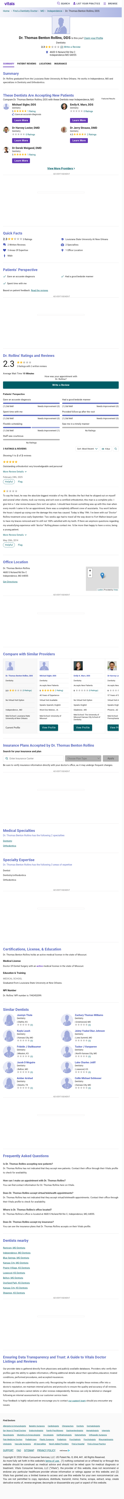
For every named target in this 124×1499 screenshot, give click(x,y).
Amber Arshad (25, 1078)
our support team (77, 1400)
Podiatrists (61, 1439)
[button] (102, 576)
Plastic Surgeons (47, 1439)
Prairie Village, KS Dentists (16, 1268)
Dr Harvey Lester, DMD (26, 127)
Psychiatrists (75, 1439)
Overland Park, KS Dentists (16, 1283)
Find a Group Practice (96, 1444)
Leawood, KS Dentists (14, 1273)
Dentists (80, 1426)
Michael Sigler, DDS (24, 104)
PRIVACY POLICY (46, 1450)
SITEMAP (29, 1450)
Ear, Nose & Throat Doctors (14, 1430)
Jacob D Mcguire (26, 1062)
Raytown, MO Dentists (14, 1247)
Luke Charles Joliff (85, 1062)
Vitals (116, 589)
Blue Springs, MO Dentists (16, 1257)
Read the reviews (39, 290)
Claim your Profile (93, 38)
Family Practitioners (54, 1430)
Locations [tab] (45, 63)
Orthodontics (9, 845)
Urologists (7, 1444)
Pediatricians (31, 1439)
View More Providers (60, 168)
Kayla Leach (23, 1031)
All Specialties (40, 1444)
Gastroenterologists (74, 1430)
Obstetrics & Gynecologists (28, 1435)
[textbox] (33, 758)
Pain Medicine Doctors (12, 1439)
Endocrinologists (36, 1430)
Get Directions (10, 581)
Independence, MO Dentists (17, 1252)
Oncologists (48, 1435)
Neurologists (8, 1435)
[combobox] (33, 758)
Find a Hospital (78, 1444)
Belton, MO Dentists (13, 1278)
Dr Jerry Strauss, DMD (83, 127)
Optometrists (80, 1435)
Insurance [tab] (60, 63)
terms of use (53, 1460)
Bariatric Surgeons (37, 1426)
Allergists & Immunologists (14, 1426)
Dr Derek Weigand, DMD (27, 148)
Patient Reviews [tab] (26, 63)
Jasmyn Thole (24, 1015)
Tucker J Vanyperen (86, 1046)
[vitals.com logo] (9, 3)
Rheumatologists (106, 1439)
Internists (106, 1430)
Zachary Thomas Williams (89, 1015)
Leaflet (100, 589)
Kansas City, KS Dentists (15, 1288)
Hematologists (92, 1430)
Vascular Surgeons (23, 1444)
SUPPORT (8, 1450)
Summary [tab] (8, 63)
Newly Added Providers (59, 1444)
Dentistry (7, 841)
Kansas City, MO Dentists (15, 1263)
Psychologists (90, 1439)
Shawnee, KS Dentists (14, 1293)
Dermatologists (93, 1426)
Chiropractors (67, 1426)
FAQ (19, 1450)
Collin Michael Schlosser (88, 1078)
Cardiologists (53, 1426)
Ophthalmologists (64, 1435)
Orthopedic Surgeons (98, 1435)
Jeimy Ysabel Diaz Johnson (90, 1031)
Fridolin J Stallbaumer (29, 1046)
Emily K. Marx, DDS (81, 104)
